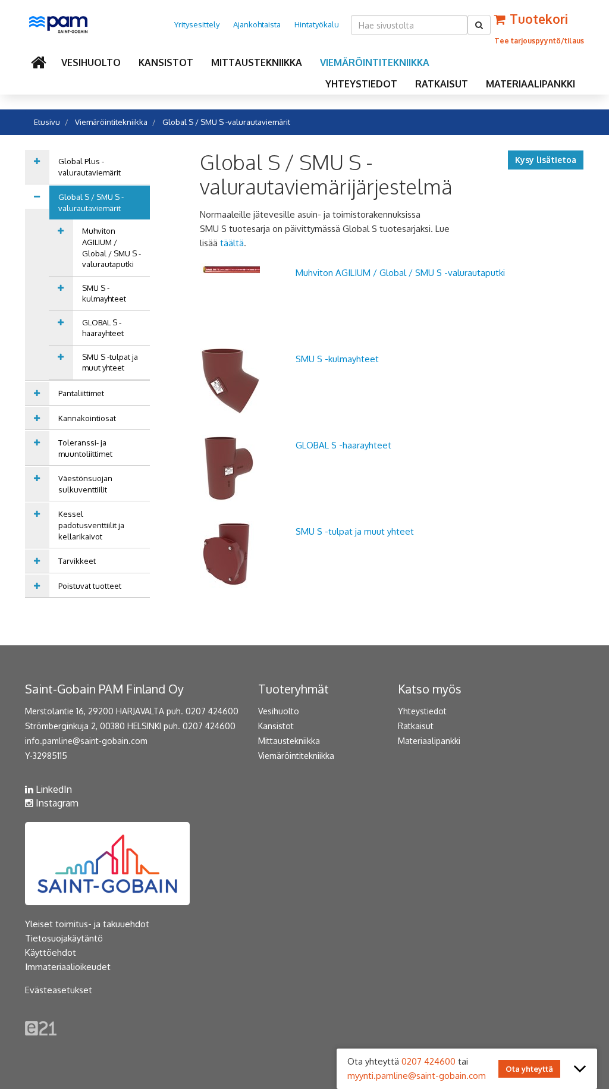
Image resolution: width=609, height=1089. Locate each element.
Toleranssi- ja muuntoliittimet (85, 448)
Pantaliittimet (81, 393)
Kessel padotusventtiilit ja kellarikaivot (91, 525)
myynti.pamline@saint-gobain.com (416, 1075)
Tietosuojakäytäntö (64, 938)
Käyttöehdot (50, 952)
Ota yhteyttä (529, 1069)
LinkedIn (52, 789)
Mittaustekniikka (256, 62)
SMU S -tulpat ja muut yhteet (110, 362)
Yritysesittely (196, 24)
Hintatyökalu (316, 24)
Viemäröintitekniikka (374, 62)
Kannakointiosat (87, 418)
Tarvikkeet (77, 561)
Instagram (56, 803)
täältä (232, 243)
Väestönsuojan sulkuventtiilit (85, 483)
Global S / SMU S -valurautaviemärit (226, 122)
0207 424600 (428, 1061)
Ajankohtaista (257, 24)
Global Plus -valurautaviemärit (89, 166)
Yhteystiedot (361, 84)
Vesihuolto (91, 62)
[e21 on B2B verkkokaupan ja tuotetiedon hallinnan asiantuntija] (40, 1027)
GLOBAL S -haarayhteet (103, 328)
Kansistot (166, 62)
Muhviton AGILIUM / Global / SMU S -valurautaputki (111, 247)
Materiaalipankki (530, 84)
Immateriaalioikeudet (68, 966)
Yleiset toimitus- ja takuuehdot (87, 924)
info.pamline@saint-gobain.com (86, 741)
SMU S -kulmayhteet (104, 293)
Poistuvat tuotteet (89, 586)
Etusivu (47, 122)
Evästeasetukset (58, 990)
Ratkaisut (441, 84)
